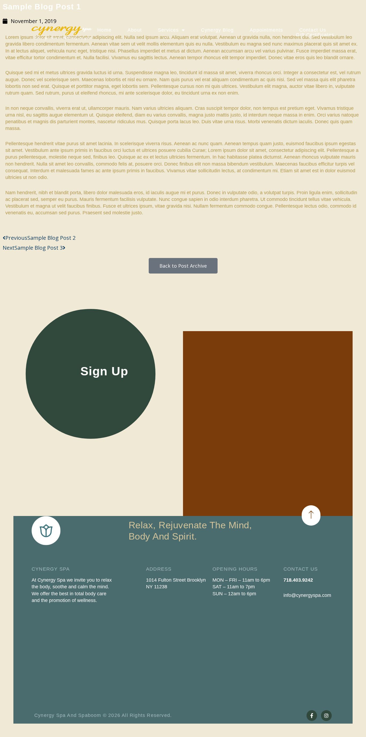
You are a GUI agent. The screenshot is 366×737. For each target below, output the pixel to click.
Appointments (266, 30)
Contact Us (312, 30)
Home (104, 30)
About (135, 30)
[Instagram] (326, 715)
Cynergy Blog (217, 30)
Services (168, 30)
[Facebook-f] (312, 715)
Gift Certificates (315, 34)
